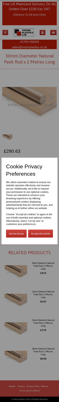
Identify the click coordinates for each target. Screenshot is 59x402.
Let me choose (16, 233)
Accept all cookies (40, 233)
